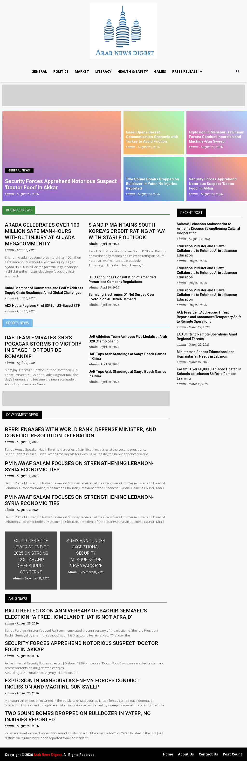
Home (168, 754)
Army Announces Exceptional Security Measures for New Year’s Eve (86, 553)
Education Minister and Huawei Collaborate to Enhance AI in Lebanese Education (207, 250)
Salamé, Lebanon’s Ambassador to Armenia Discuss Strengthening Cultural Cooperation (208, 228)
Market (82, 71)
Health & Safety (132, 71)
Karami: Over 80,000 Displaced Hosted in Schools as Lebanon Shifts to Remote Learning (209, 373)
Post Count (232, 754)
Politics (61, 71)
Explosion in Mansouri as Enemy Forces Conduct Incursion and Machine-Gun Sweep (216, 137)
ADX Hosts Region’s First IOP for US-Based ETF (42, 306)
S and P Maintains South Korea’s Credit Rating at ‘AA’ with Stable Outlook (127, 231)
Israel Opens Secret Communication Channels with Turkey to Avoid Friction (152, 137)
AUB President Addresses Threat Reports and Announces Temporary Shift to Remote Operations (209, 316)
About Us (186, 754)
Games (160, 71)
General (39, 71)
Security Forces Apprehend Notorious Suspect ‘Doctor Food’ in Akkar (213, 183)
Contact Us (208, 754)
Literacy (103, 71)
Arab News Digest (48, 755)
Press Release (185, 71)
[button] (238, 72)
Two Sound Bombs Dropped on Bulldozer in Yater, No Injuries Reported (152, 183)
